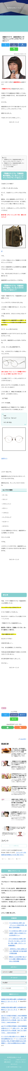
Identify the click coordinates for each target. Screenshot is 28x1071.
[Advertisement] (14, 24)
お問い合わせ (7, 1062)
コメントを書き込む (14, 845)
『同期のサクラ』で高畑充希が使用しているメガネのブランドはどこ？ (13, 164)
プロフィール (7, 1059)
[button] (25, 988)
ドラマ (4, 708)
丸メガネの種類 (9, 166)
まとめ (5, 168)
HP (1, 251)
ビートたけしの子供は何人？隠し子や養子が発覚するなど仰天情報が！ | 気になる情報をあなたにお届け (13, 1041)
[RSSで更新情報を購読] (20, 727)
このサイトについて (21, 1059)
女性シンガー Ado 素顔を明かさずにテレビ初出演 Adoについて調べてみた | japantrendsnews (14, 1020)
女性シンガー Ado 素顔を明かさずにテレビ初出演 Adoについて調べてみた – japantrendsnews (14, 1030)
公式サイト (4, 458)
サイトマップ (14, 1064)
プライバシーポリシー (20, 1062)
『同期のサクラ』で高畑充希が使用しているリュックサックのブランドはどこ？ (13, 160)
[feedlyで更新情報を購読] (7, 727)
